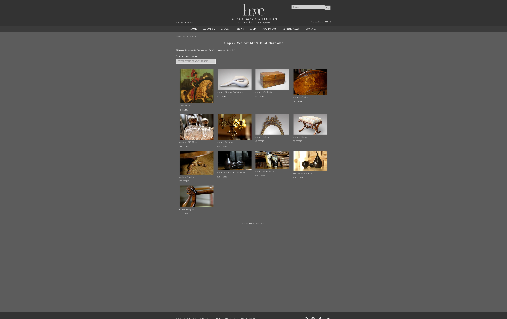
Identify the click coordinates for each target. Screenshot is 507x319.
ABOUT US (209, 29)
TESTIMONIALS (291, 29)
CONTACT (311, 29)
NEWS (240, 29)
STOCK (225, 29)
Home (178, 36)
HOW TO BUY (269, 29)
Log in (179, 22)
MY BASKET (321, 22)
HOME (194, 29)
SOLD (253, 29)
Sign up (189, 22)
